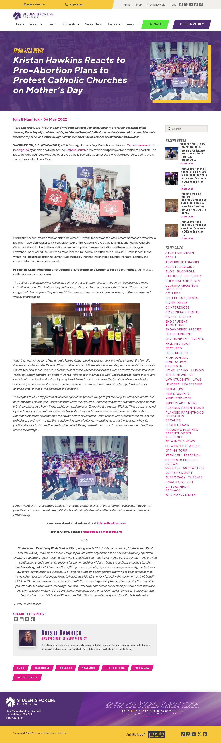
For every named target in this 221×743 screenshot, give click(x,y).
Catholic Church (75, 150)
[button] (74, 4)
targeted (23, 150)
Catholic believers (138, 145)
